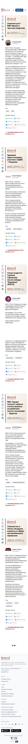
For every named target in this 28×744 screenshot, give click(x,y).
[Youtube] (12, 724)
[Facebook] (5, 724)
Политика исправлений (7, 696)
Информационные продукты (8, 704)
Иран (7, 111)
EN (11, 741)
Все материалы (15, 43)
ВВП (13, 111)
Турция (8, 482)
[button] (2, 16)
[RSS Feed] (22, 724)
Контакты (3, 691)
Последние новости (6, 679)
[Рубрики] (25, 10)
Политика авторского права (8, 714)
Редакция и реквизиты (6, 689)
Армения (8, 229)
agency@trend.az (5, 671)
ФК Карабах (19, 357)
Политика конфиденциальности (9, 712)
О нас (2, 687)
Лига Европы (9, 357)
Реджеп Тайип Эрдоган (18, 482)
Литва (16, 603)
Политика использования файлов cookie (11, 716)
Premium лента (4, 681)
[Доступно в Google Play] (16, 730)
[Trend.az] (5, 10)
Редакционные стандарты (7, 693)
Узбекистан (9, 603)
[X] (9, 724)
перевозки (9, 606)
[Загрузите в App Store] (5, 730)
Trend (21, 63)
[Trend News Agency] (5, 658)
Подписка (3, 701)
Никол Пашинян (18, 229)
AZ (14, 741)
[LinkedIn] (19, 724)
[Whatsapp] (2, 724)
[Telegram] (15, 724)
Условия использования (7, 709)
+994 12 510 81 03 (5, 670)
